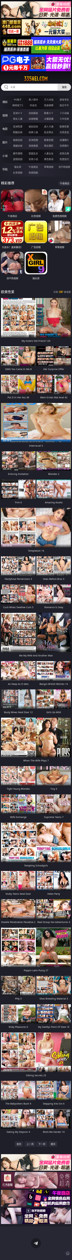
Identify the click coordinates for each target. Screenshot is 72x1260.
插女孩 (17, 166)
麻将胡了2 (17, 105)
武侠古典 (64, 153)
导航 (5, 169)
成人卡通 (48, 126)
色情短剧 (33, 172)
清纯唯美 (33, 145)
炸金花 (33, 105)
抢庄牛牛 (64, 105)
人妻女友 (48, 153)
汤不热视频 (64, 166)
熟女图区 (48, 145)
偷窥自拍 (17, 140)
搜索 (64, 87)
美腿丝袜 (17, 145)
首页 (19, 1144)
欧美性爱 (64, 126)
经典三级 (33, 132)
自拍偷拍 (33, 113)
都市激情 (17, 153)
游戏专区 (64, 99)
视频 (5, 115)
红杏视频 (17, 172)
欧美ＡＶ (48, 113)
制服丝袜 (17, 132)
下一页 (41, 1144)
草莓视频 (48, 166)
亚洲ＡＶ (17, 113)
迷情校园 (17, 159)
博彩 (5, 102)
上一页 (30, 1144)
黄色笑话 (48, 159)
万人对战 (48, 99)
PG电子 (18, 99)
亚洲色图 (33, 140)
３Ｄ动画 (64, 113)
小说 (5, 156)
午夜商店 (33, 166)
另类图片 (64, 145)
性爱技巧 (64, 159)
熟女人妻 (17, 118)
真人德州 (33, 99)
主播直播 (48, 118)
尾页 (53, 1144)
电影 (5, 129)
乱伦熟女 (48, 132)
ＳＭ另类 (64, 118)
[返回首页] (67, 1253)
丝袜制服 (33, 118)
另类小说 (33, 159)
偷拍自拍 (33, 126)
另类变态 (64, 132)
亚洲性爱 (17, 126)
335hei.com (36, 78)
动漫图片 (64, 140)
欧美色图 (48, 140)
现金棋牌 (48, 105)
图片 (5, 142)
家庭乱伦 (33, 153)
